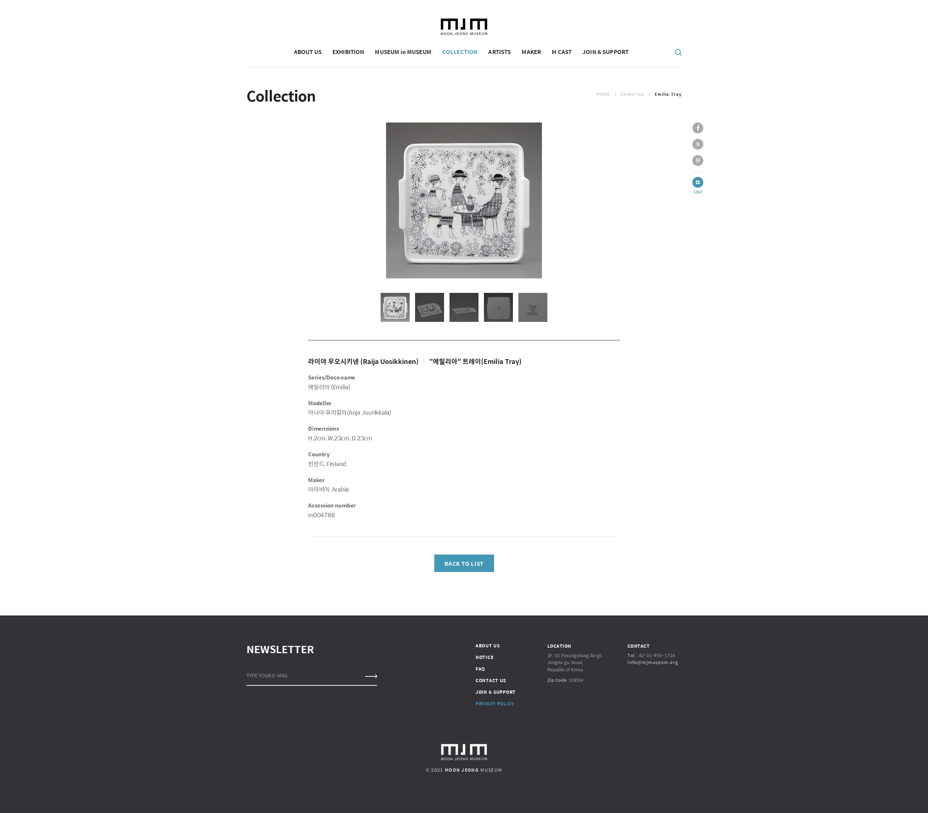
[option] (464, 200)
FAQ (480, 668)
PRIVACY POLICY (495, 703)
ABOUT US (488, 645)
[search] (678, 52)
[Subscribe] (370, 676)
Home (603, 94)
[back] (697, 182)
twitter (697, 144)
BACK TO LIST (464, 563)
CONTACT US (491, 680)
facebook (697, 128)
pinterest (697, 160)
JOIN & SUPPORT (496, 692)
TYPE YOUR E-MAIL (267, 675)
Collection (632, 94)
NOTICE (484, 657)
